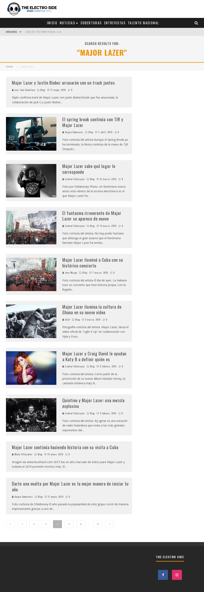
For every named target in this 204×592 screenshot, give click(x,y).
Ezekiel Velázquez (74, 179)
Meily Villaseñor (23, 454)
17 (98, 524)
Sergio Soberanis (73, 132)
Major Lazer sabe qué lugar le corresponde (88, 169)
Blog (42, 90)
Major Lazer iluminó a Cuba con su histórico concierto (92, 263)
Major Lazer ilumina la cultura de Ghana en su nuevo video (92, 309)
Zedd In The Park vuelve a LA (44, 31)
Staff (67, 319)
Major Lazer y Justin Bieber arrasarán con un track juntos (64, 82)
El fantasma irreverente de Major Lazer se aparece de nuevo (91, 216)
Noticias (67, 22)
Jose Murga (70, 272)
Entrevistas (115, 22)
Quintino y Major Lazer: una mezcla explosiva (93, 403)
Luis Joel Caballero (24, 90)
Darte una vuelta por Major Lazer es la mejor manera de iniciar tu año (70, 486)
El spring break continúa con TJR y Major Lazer (92, 122)
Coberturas (91, 22)
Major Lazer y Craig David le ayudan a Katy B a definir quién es (94, 356)
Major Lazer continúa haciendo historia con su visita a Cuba (65, 447)
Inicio (52, 22)
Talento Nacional (143, 22)
